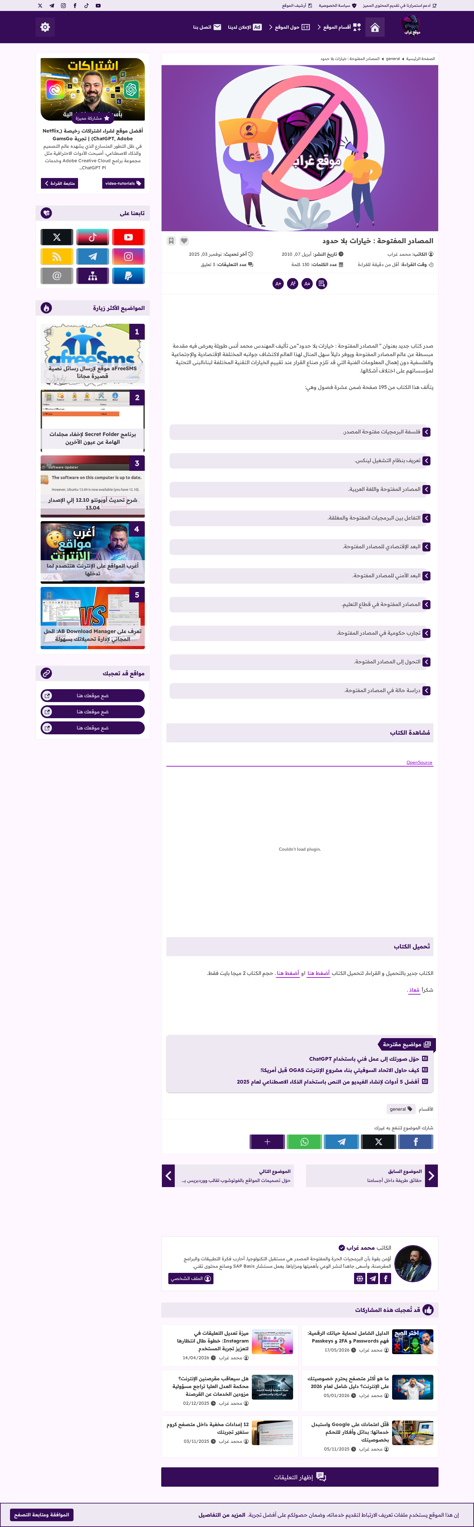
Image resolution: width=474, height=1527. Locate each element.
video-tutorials (120, 183)
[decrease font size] (307, 283)
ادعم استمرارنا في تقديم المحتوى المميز (396, 5)
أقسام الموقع (337, 27)
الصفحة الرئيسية (420, 58)
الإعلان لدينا (239, 27)
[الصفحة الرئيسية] (375, 27)
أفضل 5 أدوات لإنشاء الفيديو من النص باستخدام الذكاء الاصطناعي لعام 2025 (328, 1081)
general (393, 58)
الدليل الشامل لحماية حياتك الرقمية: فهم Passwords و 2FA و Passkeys (348, 1337)
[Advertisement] (300, 320)
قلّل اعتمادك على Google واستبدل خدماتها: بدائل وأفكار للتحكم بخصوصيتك (350, 1432)
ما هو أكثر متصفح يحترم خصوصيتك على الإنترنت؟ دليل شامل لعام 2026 (348, 1382)
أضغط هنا (319, 973)
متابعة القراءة (63, 183)
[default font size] (292, 283)
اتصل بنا (202, 27)
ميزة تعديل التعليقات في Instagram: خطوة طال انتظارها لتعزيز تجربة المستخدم (213, 1341)
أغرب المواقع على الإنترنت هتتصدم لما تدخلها (93, 569)
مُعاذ (414, 990)
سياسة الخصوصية (334, 5)
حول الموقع (287, 27)
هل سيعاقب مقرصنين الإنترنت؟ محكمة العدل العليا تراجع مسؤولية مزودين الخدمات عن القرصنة (211, 1386)
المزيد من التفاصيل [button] (222, 1515)
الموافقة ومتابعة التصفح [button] (41, 1515)
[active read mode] (321, 283)
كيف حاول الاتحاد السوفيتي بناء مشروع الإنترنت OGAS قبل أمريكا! (340, 1070)
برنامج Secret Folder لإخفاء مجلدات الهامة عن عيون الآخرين (93, 438)
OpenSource (419, 762)
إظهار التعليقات (293, 1477)
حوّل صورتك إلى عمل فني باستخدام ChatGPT (364, 1059)
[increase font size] (278, 283)
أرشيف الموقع (294, 5)
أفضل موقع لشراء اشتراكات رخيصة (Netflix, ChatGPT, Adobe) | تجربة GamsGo (93, 135)
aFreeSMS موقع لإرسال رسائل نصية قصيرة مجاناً (93, 372)
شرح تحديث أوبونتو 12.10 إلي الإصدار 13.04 (92, 504)
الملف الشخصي (187, 1278)
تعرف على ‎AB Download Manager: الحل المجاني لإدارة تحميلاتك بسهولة (93, 635)
